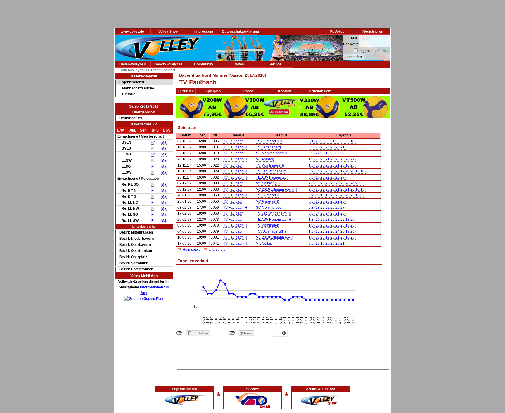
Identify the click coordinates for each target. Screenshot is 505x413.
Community (203, 64)
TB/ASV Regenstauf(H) (274, 219)
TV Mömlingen (267, 225)
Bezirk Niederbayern (136, 238)
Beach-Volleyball (168, 64)
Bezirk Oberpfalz (133, 257)
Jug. (132, 130)
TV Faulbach (233, 141)
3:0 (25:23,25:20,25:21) (327, 147)
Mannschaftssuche (138, 88)
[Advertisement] (283, 358)
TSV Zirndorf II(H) (269, 141)
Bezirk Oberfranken (135, 251)
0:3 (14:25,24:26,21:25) (327, 213)
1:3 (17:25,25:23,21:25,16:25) (332, 165)
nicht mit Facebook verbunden (179, 333)
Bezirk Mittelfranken (136, 232)
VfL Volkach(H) (268, 183)
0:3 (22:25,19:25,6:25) (326, 153)
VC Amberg (265, 159)
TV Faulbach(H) (235, 147)
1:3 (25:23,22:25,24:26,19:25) (332, 231)
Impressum (203, 32)
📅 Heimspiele (189, 250)
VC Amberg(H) (267, 201)
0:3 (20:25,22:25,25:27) (327, 177)
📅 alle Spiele (214, 250)
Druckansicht (320, 91)
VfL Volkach (265, 243)
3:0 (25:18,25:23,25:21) (327, 243)
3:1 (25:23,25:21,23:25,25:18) (332, 141)
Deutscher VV (130, 118)
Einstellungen (284, 333)
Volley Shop (168, 32)
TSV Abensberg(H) (271, 231)
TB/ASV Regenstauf (272, 177)
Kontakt (284, 91)
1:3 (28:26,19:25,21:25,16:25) (332, 237)
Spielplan (213, 91)
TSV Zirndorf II (267, 195)
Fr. (153, 142)
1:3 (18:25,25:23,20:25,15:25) (332, 225)
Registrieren (372, 32)
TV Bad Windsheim (271, 171)
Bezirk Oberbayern (135, 245)
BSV (166, 130)
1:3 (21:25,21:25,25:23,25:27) (332, 159)
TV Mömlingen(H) (270, 165)
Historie (128, 94)
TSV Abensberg (268, 147)
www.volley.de (132, 32)
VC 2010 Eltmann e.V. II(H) (277, 189)
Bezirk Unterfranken (136, 269)
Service (275, 64)
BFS (155, 130)
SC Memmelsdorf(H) (272, 153)
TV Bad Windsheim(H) (273, 213)
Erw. (120, 130)
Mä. (164, 142)
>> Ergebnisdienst (160, 70)
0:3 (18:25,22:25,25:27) (327, 207)
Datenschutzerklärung (240, 32)
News (239, 64)
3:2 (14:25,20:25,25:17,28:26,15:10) (337, 171)
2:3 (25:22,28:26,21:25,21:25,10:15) (337, 189)
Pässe (248, 91)
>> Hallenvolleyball (130, 70)
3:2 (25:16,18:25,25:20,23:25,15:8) (336, 195)
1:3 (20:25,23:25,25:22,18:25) (332, 219)
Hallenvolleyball (132, 64)
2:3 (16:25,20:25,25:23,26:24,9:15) (336, 183)
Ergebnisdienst (131, 82)
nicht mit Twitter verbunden (232, 333)
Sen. (143, 130)
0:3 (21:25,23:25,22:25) (327, 201)
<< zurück (185, 91)
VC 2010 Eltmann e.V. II (274, 237)
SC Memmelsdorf (269, 207)
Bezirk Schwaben (133, 263)
